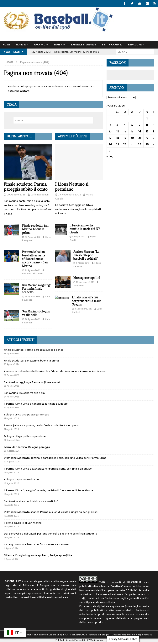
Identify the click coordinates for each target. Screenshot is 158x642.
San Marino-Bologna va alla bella (36, 313)
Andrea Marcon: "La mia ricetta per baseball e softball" (86, 255)
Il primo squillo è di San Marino (23, 523)
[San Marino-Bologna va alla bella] (11, 315)
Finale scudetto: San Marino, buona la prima (35, 229)
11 (117, 131)
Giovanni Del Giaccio (32, 273)
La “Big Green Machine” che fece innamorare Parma (36, 544)
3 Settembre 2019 (83, 308)
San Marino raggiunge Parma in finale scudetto (36, 288)
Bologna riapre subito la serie (22, 479)
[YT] (139, 3)
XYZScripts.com (95, 640)
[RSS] (154, 3)
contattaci (93, 598)
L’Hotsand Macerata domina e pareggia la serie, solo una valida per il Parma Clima (55, 458)
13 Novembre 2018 (85, 282)
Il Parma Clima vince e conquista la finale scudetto (36, 404)
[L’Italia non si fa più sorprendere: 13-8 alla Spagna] (62, 298)
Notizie (21, 45)
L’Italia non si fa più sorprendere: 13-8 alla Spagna (86, 300)
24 (110, 144)
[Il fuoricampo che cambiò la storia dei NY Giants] (61, 229)
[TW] (132, 3)
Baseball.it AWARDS (83, 45)
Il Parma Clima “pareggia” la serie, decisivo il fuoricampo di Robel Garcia (48, 490)
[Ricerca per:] (135, 51)
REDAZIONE (135, 45)
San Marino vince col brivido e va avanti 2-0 (31, 501)
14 (139, 131)
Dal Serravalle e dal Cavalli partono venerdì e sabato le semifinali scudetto (50, 533)
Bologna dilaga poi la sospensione (25, 436)
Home (6, 45)
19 (124, 138)
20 (132, 138)
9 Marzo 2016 (82, 263)
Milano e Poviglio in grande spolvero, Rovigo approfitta (38, 555)
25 (117, 144)
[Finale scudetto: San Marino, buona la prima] (11, 229)
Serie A (58, 45)
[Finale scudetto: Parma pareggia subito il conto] (28, 162)
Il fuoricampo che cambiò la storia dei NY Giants (85, 228)
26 (124, 144)
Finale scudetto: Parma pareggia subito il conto (26, 187)
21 (139, 138)
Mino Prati (78, 285)
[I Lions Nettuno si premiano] (79, 162)
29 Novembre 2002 (69, 195)
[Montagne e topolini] (63, 282)
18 (117, 138)
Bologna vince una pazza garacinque (26, 414)
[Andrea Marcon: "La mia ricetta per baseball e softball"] (63, 256)
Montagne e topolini (86, 278)
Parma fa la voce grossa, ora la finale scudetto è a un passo (41, 425)
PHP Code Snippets (64, 640)
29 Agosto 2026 (16, 195)
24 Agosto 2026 (32, 319)
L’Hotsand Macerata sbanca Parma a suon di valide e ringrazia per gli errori (50, 512)
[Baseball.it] (57, 31)
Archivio (39, 45)
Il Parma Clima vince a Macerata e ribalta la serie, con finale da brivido (48, 468)
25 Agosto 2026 (32, 296)
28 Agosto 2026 (32, 237)
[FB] (124, 3)
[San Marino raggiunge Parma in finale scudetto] (11, 289)
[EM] (147, 3)
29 (147, 144)
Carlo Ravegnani (40, 195)
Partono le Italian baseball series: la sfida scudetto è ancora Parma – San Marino (35, 259)
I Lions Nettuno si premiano (71, 187)
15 (147, 131)
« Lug (110, 156)
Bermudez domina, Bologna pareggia (27, 447)
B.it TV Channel (112, 45)
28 (139, 144)
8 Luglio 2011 (78, 236)
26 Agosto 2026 (32, 270)
